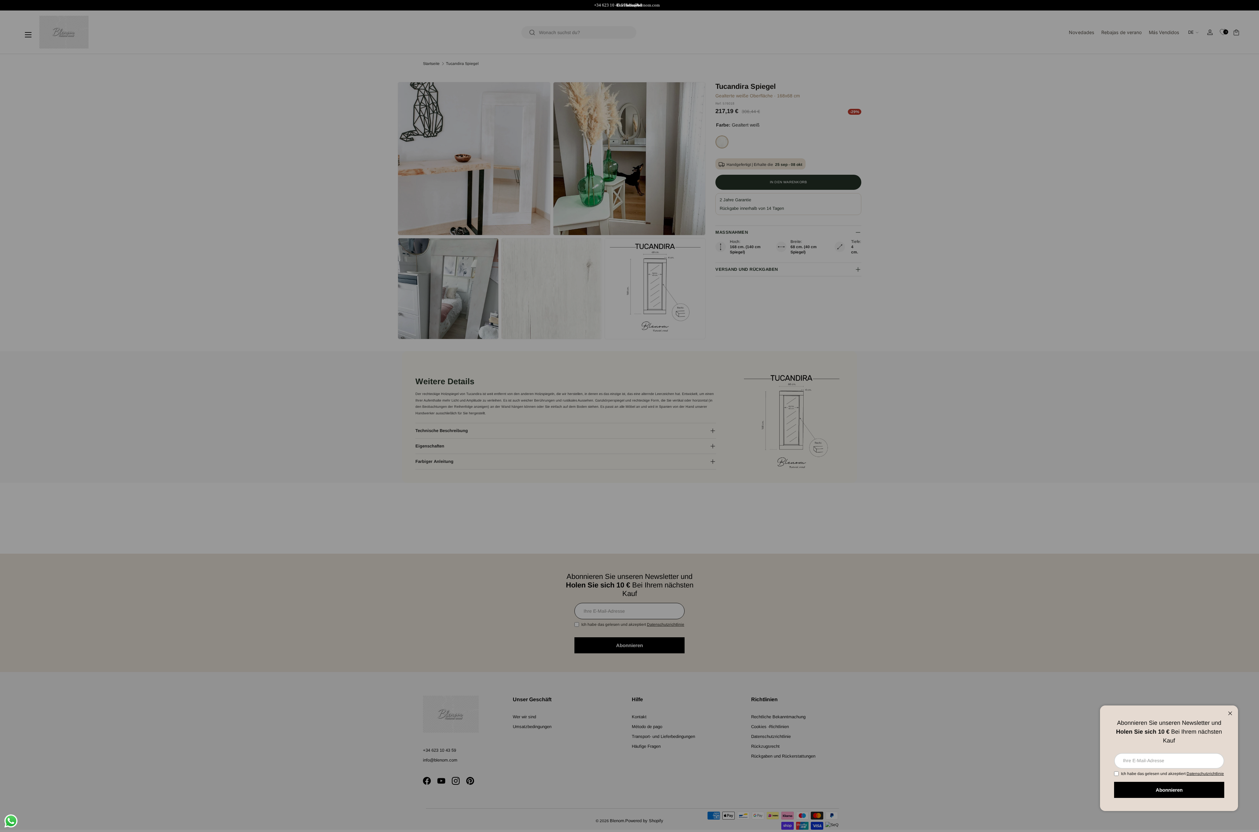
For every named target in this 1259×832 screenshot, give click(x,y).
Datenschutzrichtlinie (1205, 773)
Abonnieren (1169, 790)
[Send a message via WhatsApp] (11, 821)
